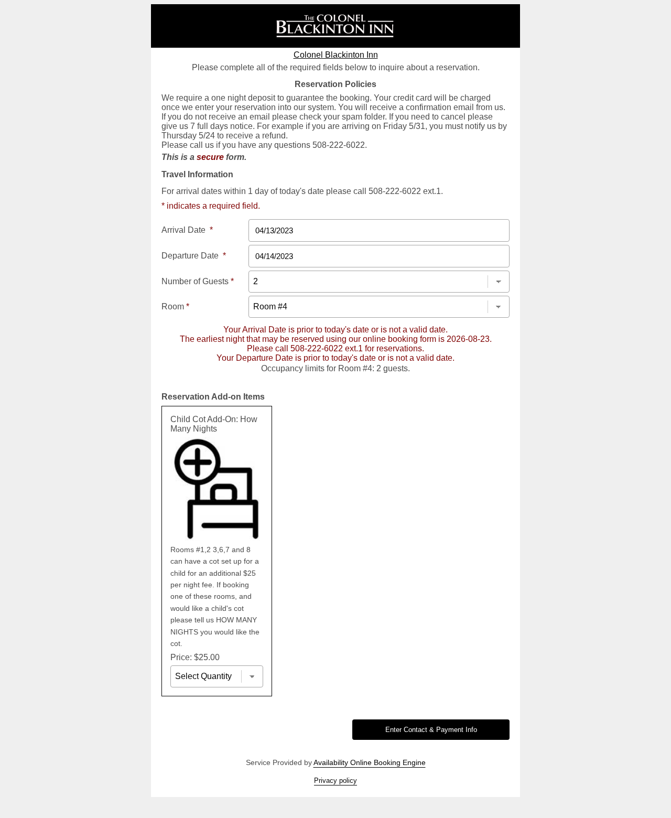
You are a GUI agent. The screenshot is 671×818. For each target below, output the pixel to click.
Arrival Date (187, 229)
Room (175, 306)
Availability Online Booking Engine (369, 762)
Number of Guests (197, 281)
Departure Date (193, 255)
